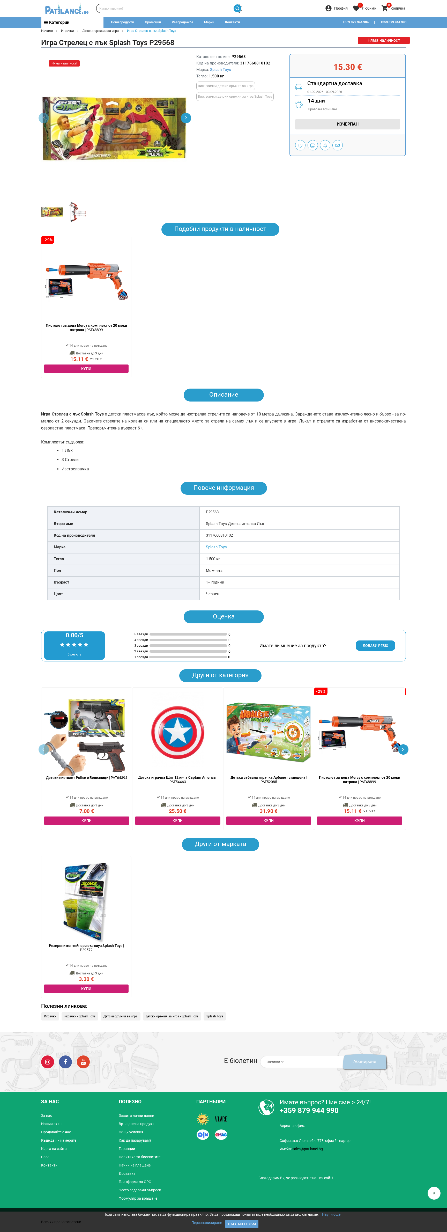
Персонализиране (206, 1223)
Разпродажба (182, 22)
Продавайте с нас (56, 1132)
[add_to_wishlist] (300, 145)
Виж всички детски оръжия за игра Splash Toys (235, 96)
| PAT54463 (177, 779)
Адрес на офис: (292, 1126)
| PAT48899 (86, 327)
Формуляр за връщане (138, 1198)
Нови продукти (122, 22)
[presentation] (186, 118)
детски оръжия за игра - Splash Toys (172, 1016)
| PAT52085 (268, 779)
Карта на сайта (54, 1149)
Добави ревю (375, 646)
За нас (46, 1115)
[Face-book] (65, 1062)
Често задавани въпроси (140, 1190)
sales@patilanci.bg (307, 1149)
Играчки (67, 31)
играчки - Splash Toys (79, 1016)
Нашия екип (51, 1124)
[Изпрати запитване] (337, 145)
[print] (313, 145)
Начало (47, 31)
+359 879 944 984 (356, 22)
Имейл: (301, 1149)
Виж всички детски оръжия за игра (226, 86)
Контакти (232, 22)
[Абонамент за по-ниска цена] (325, 145)
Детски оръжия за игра (100, 31)
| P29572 (86, 948)
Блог (45, 1157)
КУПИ (86, 369)
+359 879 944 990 (393, 22)
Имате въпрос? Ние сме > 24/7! (325, 1102)
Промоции (153, 22)
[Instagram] (47, 1062)
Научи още (331, 1214)
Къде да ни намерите (58, 1140)
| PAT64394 (86, 778)
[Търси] (237, 8)
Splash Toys (220, 69)
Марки (209, 22)
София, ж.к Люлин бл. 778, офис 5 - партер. (316, 1141)
